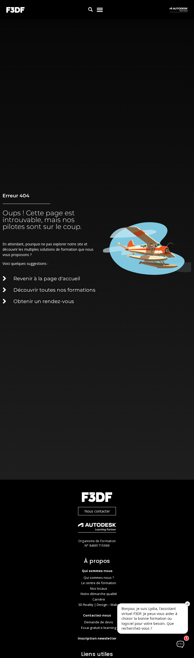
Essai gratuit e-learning (98, 627)
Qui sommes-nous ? (99, 577)
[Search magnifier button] (90, 9)
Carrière (98, 599)
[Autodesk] (97, 528)
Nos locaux (98, 588)
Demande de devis (98, 622)
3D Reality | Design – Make (98, 604)
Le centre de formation (98, 583)
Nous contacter (97, 511)
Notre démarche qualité (99, 593)
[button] (100, 9)
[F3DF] (97, 497)
